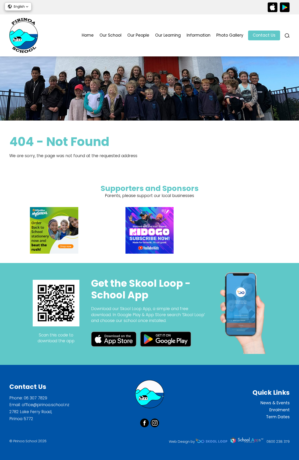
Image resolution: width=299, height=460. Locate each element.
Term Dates (278, 417)
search (287, 35)
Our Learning (168, 35)
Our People (138, 35)
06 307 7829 (35, 398)
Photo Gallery (229, 35)
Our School (110, 35)
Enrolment (279, 410)
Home (88, 35)
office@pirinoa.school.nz (45, 405)
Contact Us (264, 35)
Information (198, 35)
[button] (18, 6)
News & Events (275, 403)
